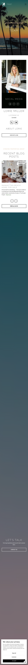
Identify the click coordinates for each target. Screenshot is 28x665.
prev (12, 201)
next (16, 201)
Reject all (14, 653)
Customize (14, 657)
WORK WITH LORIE (14, 135)
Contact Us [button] (14, 549)
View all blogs (14, 206)
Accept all (14, 660)
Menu (25, 4)
